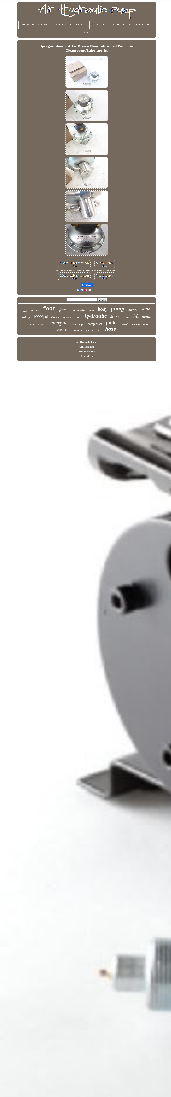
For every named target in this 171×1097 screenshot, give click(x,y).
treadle (78, 330)
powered (123, 324)
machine (135, 324)
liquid (25, 311)
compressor (95, 324)
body (102, 309)
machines (35, 310)
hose (110, 329)
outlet (91, 310)
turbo (145, 324)
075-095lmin (42, 325)
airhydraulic (30, 325)
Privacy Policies (87, 351)
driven (114, 317)
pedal (146, 316)
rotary (26, 317)
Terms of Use (86, 356)
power (133, 309)
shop (100, 330)
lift (136, 316)
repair (126, 317)
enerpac (58, 323)
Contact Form (86, 347)
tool (79, 317)
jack (110, 323)
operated (68, 317)
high (81, 324)
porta (73, 324)
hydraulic (96, 316)
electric (55, 317)
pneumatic (79, 310)
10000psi (40, 316)
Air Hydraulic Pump (86, 342)
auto (146, 309)
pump (117, 308)
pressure (90, 330)
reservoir (64, 329)
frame (63, 310)
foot (49, 309)
